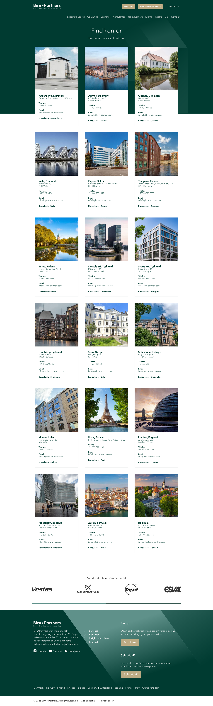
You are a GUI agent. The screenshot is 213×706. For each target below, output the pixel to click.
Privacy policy (107, 700)
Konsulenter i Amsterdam (50, 547)
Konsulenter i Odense (148, 120)
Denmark (39, 687)
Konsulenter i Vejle (47, 206)
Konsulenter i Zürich (97, 547)
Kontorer (94, 634)
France (129, 687)
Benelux (118, 687)
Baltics (81, 687)
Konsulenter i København (50, 118)
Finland (61, 687)
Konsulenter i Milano (48, 462)
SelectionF (128, 6)
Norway (50, 687)
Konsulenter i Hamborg (49, 377)
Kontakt (175, 16)
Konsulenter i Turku (47, 291)
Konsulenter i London (148, 462)
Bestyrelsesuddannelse (150, 6)
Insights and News (99, 638)
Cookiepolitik (88, 700)
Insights (158, 16)
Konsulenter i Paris (96, 460)
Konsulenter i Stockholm (149, 377)
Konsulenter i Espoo (97, 206)
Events (148, 16)
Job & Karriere (135, 16)
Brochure (130, 642)
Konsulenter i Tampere (148, 206)
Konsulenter (119, 16)
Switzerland (106, 687)
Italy (137, 687)
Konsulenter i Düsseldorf (99, 291)
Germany (92, 687)
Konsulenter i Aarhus (97, 120)
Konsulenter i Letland (148, 547)
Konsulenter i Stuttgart (148, 291)
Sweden (71, 687)
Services (93, 630)
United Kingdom (150, 687)
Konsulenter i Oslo (96, 377)
